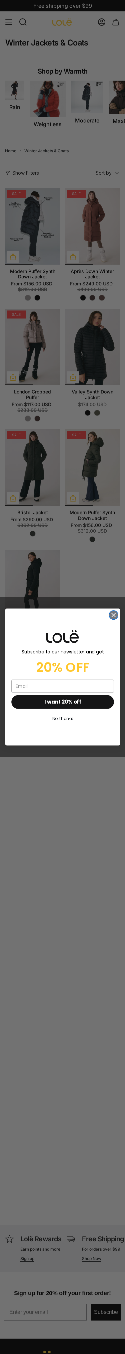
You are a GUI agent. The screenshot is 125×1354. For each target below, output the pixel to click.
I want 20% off (62, 701)
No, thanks (62, 719)
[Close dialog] (113, 615)
